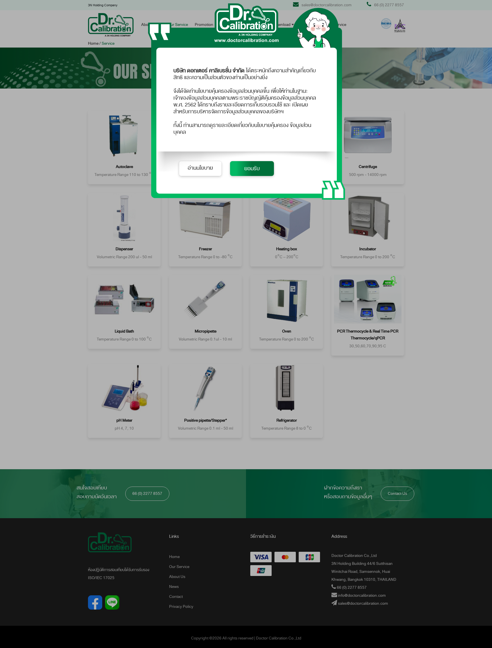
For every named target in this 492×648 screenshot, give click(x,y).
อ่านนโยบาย (200, 168)
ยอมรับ (252, 168)
